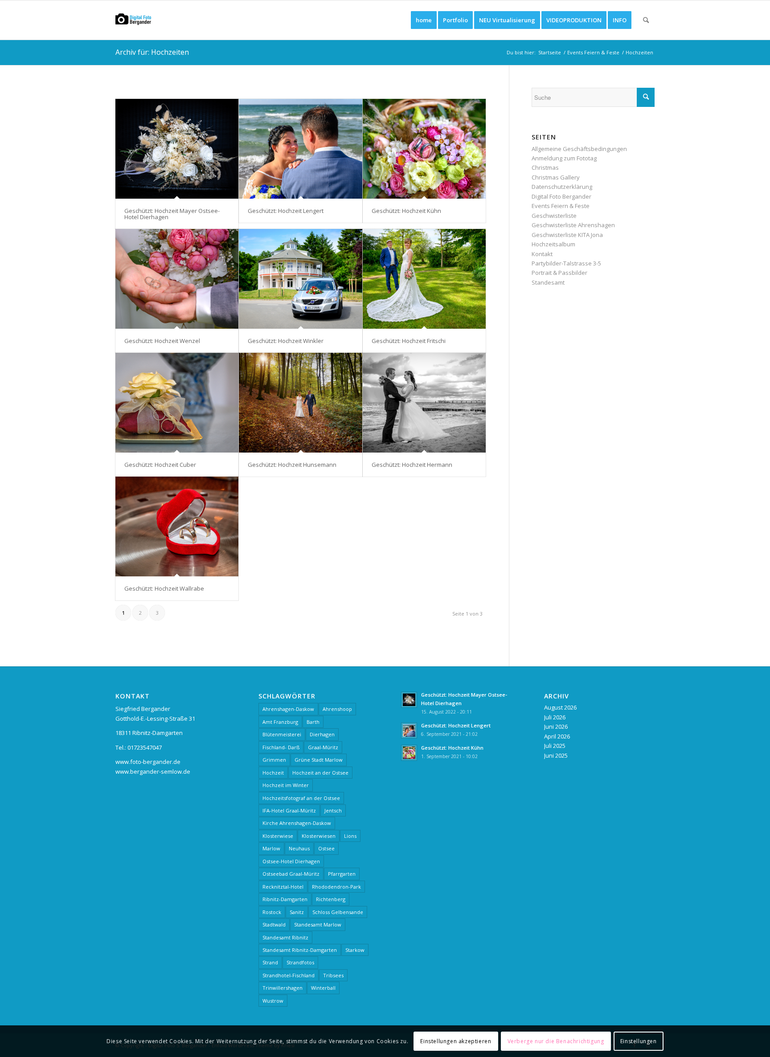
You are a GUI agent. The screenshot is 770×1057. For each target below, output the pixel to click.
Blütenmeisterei (281, 734)
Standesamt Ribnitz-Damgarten (299, 950)
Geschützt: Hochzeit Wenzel (162, 341)
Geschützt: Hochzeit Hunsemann (292, 465)
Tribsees (333, 975)
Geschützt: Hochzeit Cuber (160, 465)
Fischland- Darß (280, 747)
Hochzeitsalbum (553, 244)
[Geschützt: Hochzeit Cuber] (176, 403)
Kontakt (542, 254)
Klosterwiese (277, 836)
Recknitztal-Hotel (282, 886)
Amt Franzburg (280, 721)
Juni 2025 (556, 755)
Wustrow (272, 1000)
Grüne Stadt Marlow (319, 759)
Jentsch (333, 810)
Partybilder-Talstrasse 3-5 (566, 263)
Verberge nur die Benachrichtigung (556, 1041)
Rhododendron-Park (336, 886)
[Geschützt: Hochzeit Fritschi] (424, 279)
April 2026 (557, 736)
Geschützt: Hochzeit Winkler (286, 341)
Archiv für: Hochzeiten (152, 52)
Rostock (271, 912)
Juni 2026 (556, 726)
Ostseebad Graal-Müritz (290, 873)
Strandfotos (300, 962)
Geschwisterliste (554, 216)
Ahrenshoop (337, 709)
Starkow (355, 950)
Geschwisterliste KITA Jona (567, 235)
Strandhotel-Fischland (288, 975)
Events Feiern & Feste (561, 206)
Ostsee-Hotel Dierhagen (291, 861)
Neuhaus (299, 848)
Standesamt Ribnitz (285, 937)
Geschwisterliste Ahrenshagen (573, 225)
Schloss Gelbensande (337, 912)
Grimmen (274, 759)
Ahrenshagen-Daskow (288, 709)
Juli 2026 (554, 717)
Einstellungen (638, 1041)
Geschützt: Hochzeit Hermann (412, 465)
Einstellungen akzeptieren (455, 1041)
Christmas (545, 167)
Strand (270, 962)
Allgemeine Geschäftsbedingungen (579, 149)
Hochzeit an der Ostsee (320, 772)
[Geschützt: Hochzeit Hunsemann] (300, 403)
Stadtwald (274, 924)
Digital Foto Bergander (561, 196)
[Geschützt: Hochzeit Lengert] (300, 149)
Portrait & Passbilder (559, 273)
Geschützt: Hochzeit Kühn (406, 211)
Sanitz (297, 912)
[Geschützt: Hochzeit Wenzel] (176, 279)
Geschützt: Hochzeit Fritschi (409, 341)
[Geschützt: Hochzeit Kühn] (424, 149)
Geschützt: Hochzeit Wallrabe (164, 588)
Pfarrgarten (342, 873)
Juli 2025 (554, 746)
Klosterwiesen (319, 836)
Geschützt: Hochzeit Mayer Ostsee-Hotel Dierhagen (172, 214)
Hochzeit (273, 772)
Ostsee (326, 848)
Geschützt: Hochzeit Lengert (286, 211)
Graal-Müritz (323, 747)
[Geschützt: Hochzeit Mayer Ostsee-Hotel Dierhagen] (176, 149)
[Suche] (646, 20)
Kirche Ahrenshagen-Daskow (296, 823)
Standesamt (548, 282)
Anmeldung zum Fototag (564, 158)
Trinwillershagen (282, 987)
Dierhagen (322, 734)
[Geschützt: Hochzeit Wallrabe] (176, 526)
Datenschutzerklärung (562, 187)
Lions (350, 836)
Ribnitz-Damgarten (284, 899)
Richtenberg (330, 899)
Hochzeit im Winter (285, 785)
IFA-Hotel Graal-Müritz (289, 810)
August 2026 (560, 707)
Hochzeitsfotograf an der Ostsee (301, 798)
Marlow (271, 848)
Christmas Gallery (556, 177)
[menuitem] (423, 20)
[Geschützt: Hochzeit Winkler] (300, 279)
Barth (313, 721)
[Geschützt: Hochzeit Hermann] (424, 403)
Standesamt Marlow (317, 924)
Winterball (323, 987)
